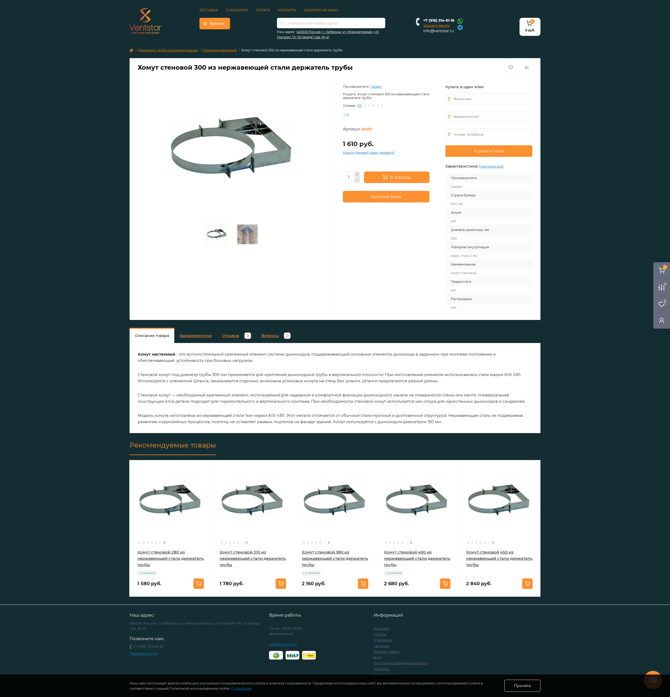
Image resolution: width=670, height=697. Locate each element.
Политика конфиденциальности (400, 663)
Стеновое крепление (219, 50)
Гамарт (376, 86)
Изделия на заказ (321, 10)
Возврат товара (386, 652)
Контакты (287, 10)
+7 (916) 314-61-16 (438, 20)
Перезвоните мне (144, 653)
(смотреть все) (491, 166)
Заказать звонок (436, 25)
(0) (360, 106)
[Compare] (204, 488)
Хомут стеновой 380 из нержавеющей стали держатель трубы (335, 558)
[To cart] (198, 583)
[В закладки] (511, 67)
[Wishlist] (204, 478)
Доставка (208, 10)
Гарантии (381, 646)
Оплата (263, 10)
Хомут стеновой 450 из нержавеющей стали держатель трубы (499, 558)
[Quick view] (204, 468)
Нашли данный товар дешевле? (369, 152)
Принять (522, 685)
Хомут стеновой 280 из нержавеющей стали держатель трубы (170, 558)
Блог (378, 657)
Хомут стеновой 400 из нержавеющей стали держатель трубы (417, 558)
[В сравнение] (526, 67)
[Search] (282, 23)
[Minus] (357, 180)
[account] (661, 320)
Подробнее (241, 688)
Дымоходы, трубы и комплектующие (168, 50)
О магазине (237, 10)
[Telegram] (460, 27)
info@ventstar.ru (438, 31)
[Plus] (357, 174)
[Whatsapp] (460, 21)
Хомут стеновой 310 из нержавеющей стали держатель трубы (253, 558)
